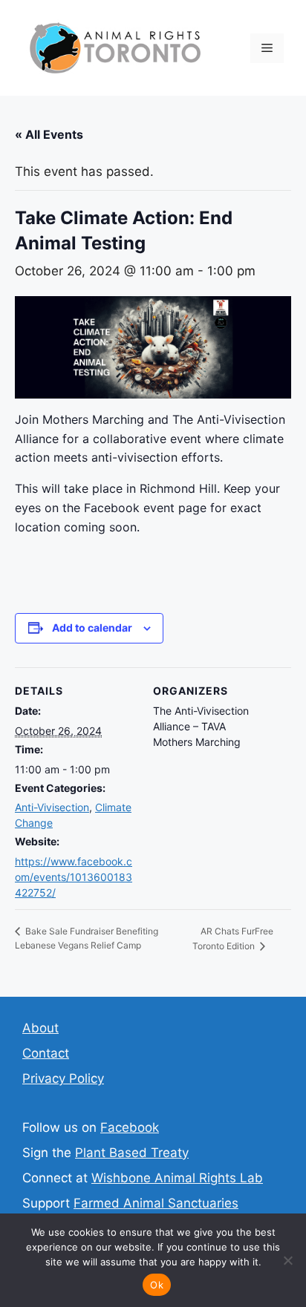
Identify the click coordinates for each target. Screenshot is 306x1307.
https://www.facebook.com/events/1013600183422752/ (73, 877)
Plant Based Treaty (132, 1152)
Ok (156, 1285)
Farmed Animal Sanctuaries (156, 1203)
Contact (45, 1053)
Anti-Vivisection (52, 807)
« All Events (49, 134)
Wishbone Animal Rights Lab (177, 1177)
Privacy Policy (63, 1078)
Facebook (129, 1127)
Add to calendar (92, 627)
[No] (287, 1260)
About (40, 1028)
